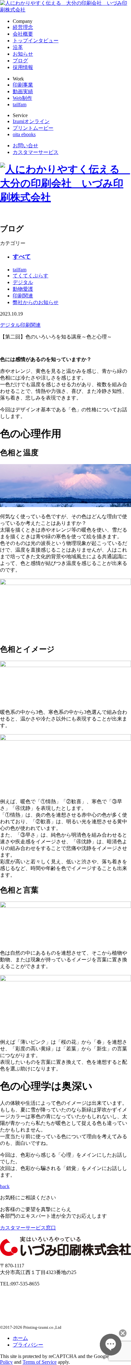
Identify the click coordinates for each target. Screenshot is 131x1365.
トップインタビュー (36, 40)
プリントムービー (33, 128)
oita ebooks (24, 134)
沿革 (18, 47)
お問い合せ (25, 145)
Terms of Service (40, 1362)
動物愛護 (23, 289)
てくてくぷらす (30, 275)
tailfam (19, 104)
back (5, 1186)
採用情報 (23, 67)
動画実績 (23, 91)
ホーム (20, 1338)
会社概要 (23, 34)
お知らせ (23, 54)
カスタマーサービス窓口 (28, 1227)
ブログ (20, 60)
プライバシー (28, 1345)
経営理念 (23, 27)
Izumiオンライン (31, 121)
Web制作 (22, 98)
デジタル (23, 282)
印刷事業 (23, 84)
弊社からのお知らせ (36, 302)
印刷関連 (23, 295)
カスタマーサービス (36, 152)
